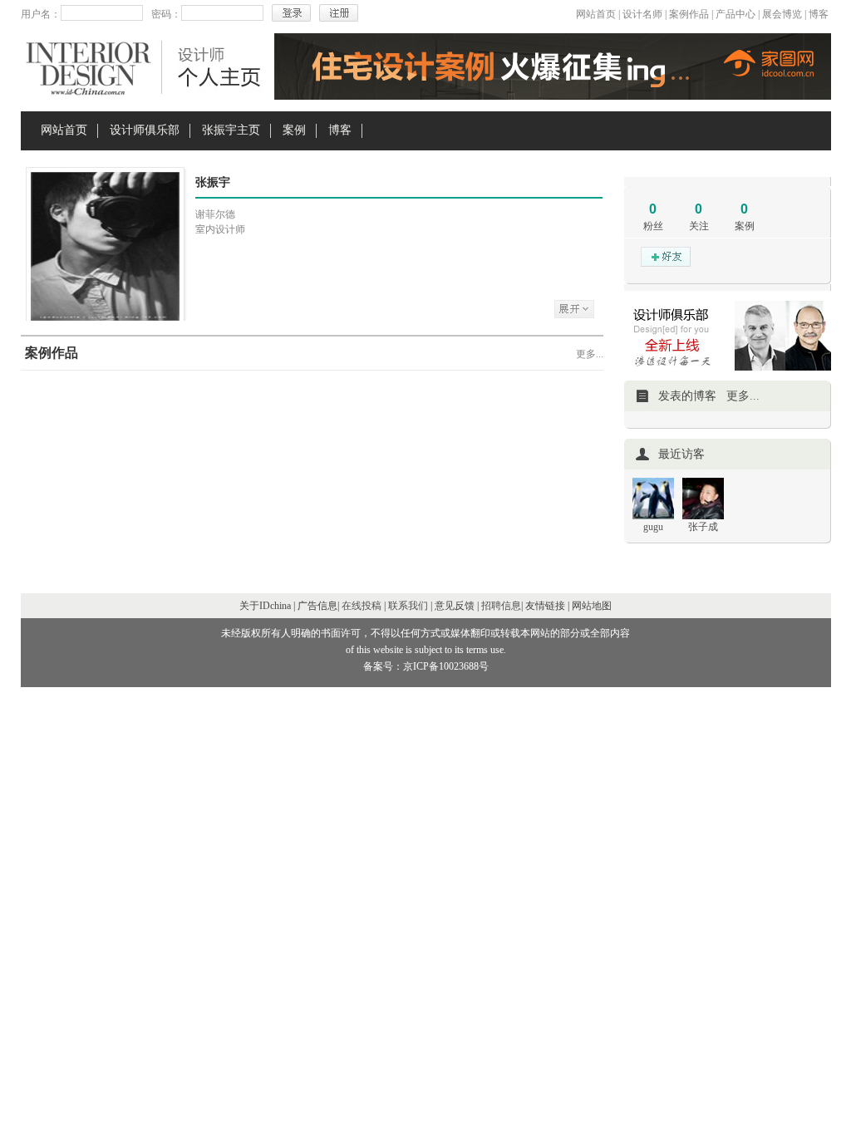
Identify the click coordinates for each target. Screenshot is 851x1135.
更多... (589, 354)
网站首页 (596, 14)
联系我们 (408, 606)
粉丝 (653, 226)
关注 (699, 226)
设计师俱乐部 (145, 130)
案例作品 (689, 14)
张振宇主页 (231, 130)
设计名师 (642, 14)
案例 (294, 130)
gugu (653, 527)
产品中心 (735, 14)
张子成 (703, 527)
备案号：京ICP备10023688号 (426, 666)
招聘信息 (501, 606)
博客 (819, 14)
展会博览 (782, 14)
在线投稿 (361, 606)
